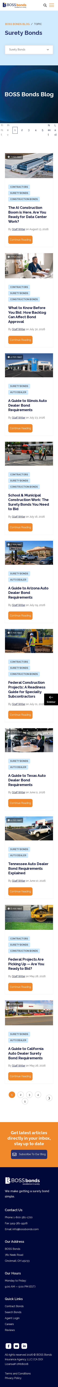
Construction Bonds (24, 199)
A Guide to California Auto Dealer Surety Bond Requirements (26, 1053)
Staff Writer (18, 229)
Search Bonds (13, 1312)
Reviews (10, 1330)
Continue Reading (20, 239)
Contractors (19, 187)
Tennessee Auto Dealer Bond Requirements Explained (28, 868)
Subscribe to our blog (32, 1154)
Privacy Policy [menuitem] (13, 1378)
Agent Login (12, 1318)
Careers (9, 1324)
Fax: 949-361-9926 (16, 1223)
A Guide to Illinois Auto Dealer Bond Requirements (27, 405)
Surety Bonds (19, 193)
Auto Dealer (18, 392)
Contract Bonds (14, 1306)
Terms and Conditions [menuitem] (18, 1373)
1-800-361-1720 (23, 1217)
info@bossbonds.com (26, 1229)
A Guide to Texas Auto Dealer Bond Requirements (27, 780)
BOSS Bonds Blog (17, 24)
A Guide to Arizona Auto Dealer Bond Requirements (28, 592)
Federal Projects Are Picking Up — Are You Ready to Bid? (26, 964)
